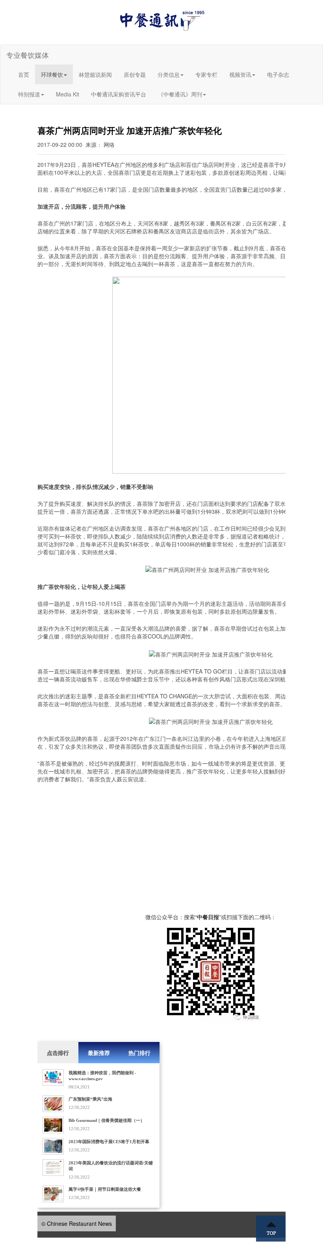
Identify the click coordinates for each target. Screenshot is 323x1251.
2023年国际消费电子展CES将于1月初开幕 (109, 1141)
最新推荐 (99, 1053)
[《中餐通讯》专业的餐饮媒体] (161, 20)
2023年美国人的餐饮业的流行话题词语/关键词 (111, 1165)
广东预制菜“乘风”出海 (90, 1099)
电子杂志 (278, 74)
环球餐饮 (52, 74)
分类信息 (169, 74)
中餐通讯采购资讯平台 (118, 94)
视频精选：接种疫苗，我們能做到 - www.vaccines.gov (102, 1075)
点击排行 (58, 1053)
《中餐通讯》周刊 (180, 94)
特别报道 (29, 94)
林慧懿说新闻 (95, 74)
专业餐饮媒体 (27, 55)
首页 (23, 74)
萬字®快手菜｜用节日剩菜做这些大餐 (105, 1189)
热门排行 (139, 1053)
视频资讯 (240, 74)
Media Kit (67, 94)
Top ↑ (271, 1229)
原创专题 (135, 74)
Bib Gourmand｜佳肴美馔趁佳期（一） (107, 1120)
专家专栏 (206, 74)
